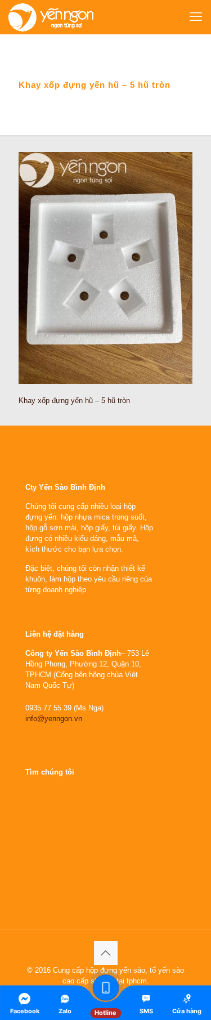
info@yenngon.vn (53, 718)
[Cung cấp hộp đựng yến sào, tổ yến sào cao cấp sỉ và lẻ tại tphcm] (50, 17)
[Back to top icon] (106, 953)
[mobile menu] (195, 16)
